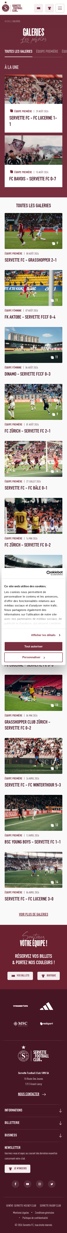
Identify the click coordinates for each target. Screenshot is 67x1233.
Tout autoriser (33, 646)
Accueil (8, 21)
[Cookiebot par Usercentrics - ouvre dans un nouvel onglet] (47, 573)
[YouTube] (27, 1184)
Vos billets (38, 8)
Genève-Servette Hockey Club (21, 1205)
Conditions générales (44, 1212)
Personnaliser (31, 657)
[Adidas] (46, 1007)
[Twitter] (51, 1184)
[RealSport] (46, 1024)
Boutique (49, 8)
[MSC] (20, 1024)
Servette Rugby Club (50, 1205)
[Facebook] (15, 1184)
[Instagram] (39, 1184)
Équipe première (47, 52)
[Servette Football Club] (33, 1057)
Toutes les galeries (18, 52)
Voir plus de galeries (33, 915)
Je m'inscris (20, 1168)
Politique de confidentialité (35, 1217)
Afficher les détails (43, 635)
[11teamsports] (20, 1007)
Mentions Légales (21, 1212)
